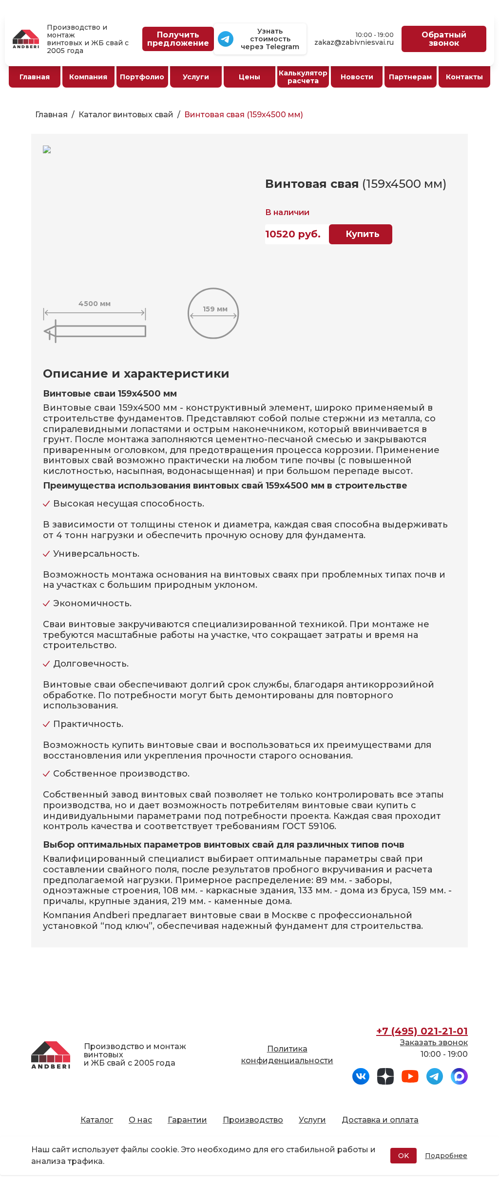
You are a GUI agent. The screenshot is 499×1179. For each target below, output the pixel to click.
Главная (51, 114)
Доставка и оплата (380, 1120)
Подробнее (446, 1155)
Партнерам (410, 77)
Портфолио (142, 77)
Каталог (96, 1120)
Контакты (464, 77)
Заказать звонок (434, 1042)
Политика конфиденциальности (287, 1054)
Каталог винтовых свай (125, 114)
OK (403, 1155)
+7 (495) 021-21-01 (422, 1031)
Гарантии (187, 1120)
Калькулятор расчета (303, 77)
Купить (362, 234)
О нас (140, 1120)
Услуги (312, 1120)
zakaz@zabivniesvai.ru (354, 42)
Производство (253, 1120)
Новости (357, 77)
